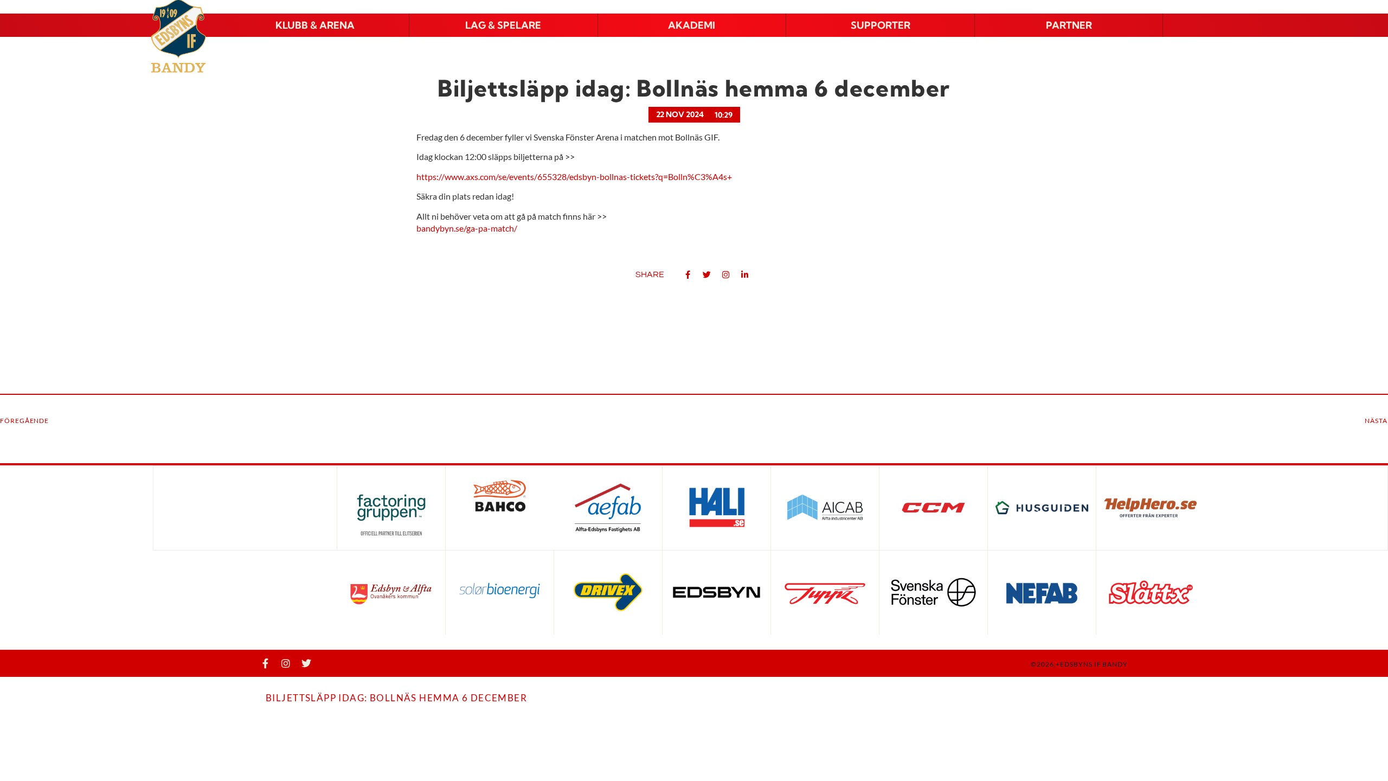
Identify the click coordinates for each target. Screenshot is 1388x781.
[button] (315, 25)
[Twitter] (306, 663)
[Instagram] (286, 663)
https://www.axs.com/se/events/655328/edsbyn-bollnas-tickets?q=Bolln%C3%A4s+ (574, 176)
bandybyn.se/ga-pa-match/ (466, 228)
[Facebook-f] (265, 663)
